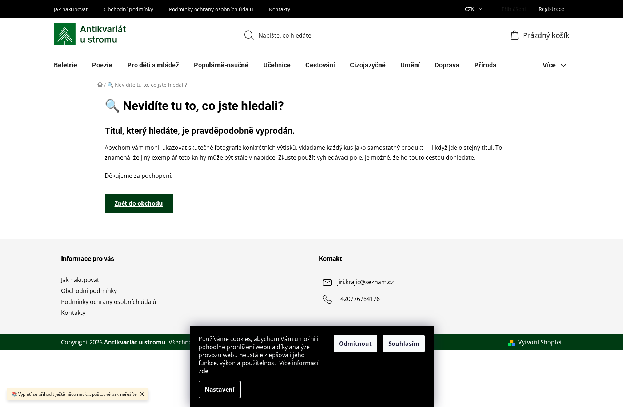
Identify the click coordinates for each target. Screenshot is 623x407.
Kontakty (279, 9)
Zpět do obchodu (139, 203)
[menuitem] (65, 65)
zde (203, 371)
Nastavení (220, 390)
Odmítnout (355, 344)
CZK (470, 8)
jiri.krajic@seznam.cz (365, 282)
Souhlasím (403, 344)
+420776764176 (358, 299)
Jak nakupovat (71, 9)
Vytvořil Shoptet (540, 342)
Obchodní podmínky (128, 9)
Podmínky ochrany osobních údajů (211, 9)
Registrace (551, 8)
